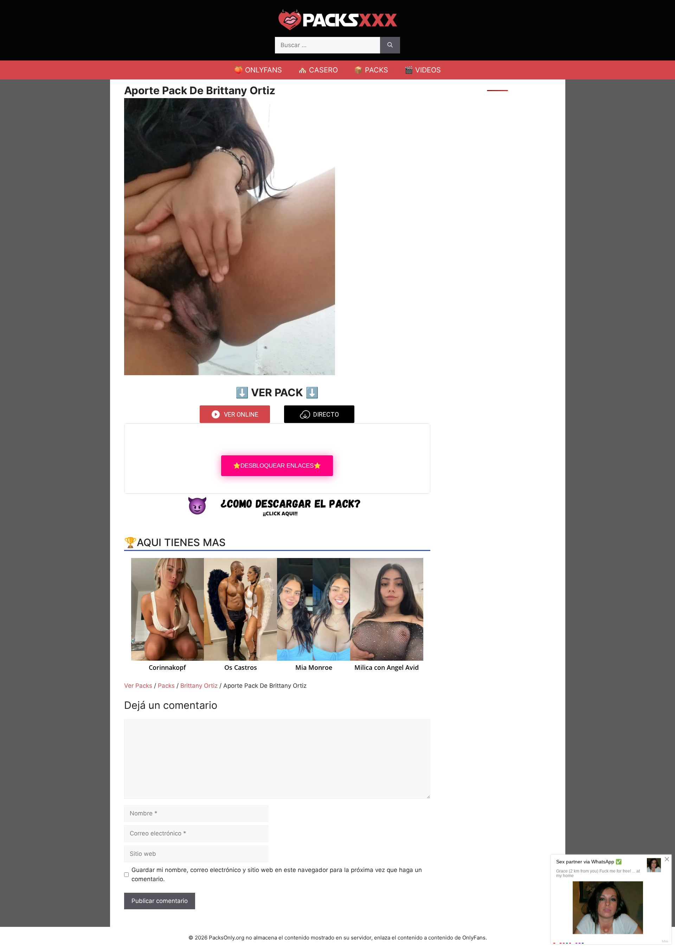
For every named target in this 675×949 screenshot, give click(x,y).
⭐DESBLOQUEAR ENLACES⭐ (277, 465)
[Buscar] (390, 45)
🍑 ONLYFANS (258, 70)
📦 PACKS (371, 70)
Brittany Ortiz (199, 685)
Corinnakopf (167, 667)
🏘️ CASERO (318, 70)
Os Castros (240, 667)
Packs (166, 685)
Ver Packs (138, 685)
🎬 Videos (422, 70)
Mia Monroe (313, 667)
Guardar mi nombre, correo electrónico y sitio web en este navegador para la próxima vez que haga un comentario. (276, 874)
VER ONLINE (241, 414)
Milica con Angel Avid (386, 667)
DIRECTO (326, 414)
